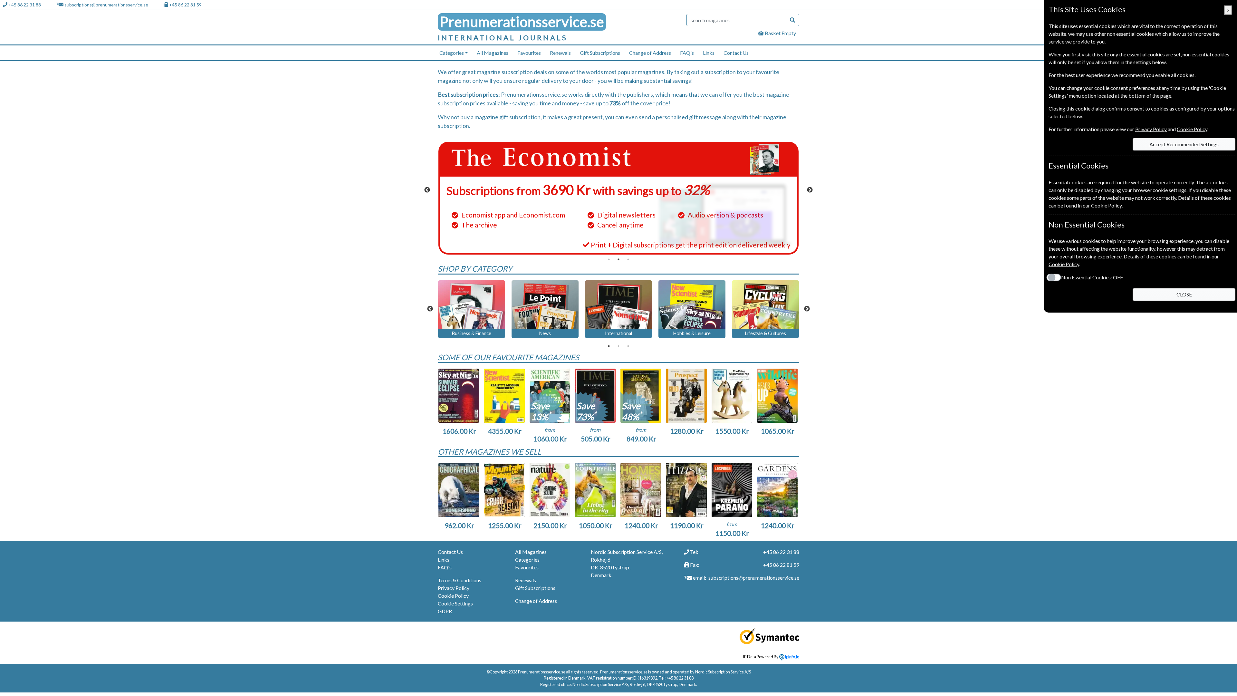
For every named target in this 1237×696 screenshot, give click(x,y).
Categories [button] (451, 53)
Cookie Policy (453, 596)
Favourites (529, 53)
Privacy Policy (453, 588)
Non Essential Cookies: (1092, 277)
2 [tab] (618, 259)
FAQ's (687, 53)
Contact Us (736, 53)
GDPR (445, 611)
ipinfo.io (791, 656)
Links (708, 53)
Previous (427, 190)
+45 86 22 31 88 (24, 4)
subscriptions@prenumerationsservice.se (106, 4)
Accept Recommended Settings (1184, 144)
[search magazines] (792, 20)
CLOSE (1184, 294)
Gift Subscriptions (600, 53)
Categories (527, 559)
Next (810, 190)
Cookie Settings (455, 603)
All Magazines (492, 53)
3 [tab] (628, 259)
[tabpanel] (618, 198)
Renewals (560, 53)
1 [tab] (609, 259)
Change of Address (650, 53)
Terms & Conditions (459, 580)
